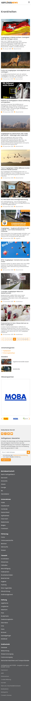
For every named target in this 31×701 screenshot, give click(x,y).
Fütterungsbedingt (9, 353)
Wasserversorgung (7, 654)
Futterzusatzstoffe (7, 540)
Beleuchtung (5, 651)
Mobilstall (4, 639)
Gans (2, 629)
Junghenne (4, 606)
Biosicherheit (5, 578)
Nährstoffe (4, 547)
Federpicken (5, 572)
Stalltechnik (5, 644)
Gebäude (4, 647)
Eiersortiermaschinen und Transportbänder (15, 660)
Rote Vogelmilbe (6, 588)
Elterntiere (4, 623)
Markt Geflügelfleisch (8, 474)
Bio (2, 491)
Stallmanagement (7, 594)
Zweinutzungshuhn (7, 619)
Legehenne (4, 603)
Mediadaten (5, 689)
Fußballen (4, 565)
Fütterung (4, 534)
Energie (3, 487)
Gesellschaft (5, 506)
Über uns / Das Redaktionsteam (11, 686)
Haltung (4, 600)
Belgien (3, 525)
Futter (3, 537)
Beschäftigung (5, 569)
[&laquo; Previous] (2, 339)
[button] (29, 419)
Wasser (3, 550)
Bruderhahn (5, 616)
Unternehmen (6, 499)
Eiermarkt (4, 478)
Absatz (3, 484)
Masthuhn (4, 610)
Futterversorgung (6, 657)
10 (22, 339)
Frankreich (4, 528)
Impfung (3, 585)
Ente (2, 626)
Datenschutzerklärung (20, 455)
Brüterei (3, 632)
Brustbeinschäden (7, 575)
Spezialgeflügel (6, 636)
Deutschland (5, 512)
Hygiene (3, 581)
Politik (3, 503)
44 (25, 339)
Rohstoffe (4, 481)
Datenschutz (5, 676)
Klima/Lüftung (5, 591)
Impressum (4, 670)
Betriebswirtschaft (7, 471)
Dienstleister (5, 494)
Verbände (4, 509)
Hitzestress (4, 562)
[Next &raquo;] (29, 339)
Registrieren (6, 460)
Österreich (4, 519)
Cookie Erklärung (6, 679)
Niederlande (5, 522)
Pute (2, 613)
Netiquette (4, 692)
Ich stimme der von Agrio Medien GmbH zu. (15, 456)
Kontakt (3, 682)
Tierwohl (4, 555)
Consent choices (6, 695)
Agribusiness (5, 516)
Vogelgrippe (7, 351)
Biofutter (4, 544)
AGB (2, 673)
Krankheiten (5, 559)
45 (27, 339)
